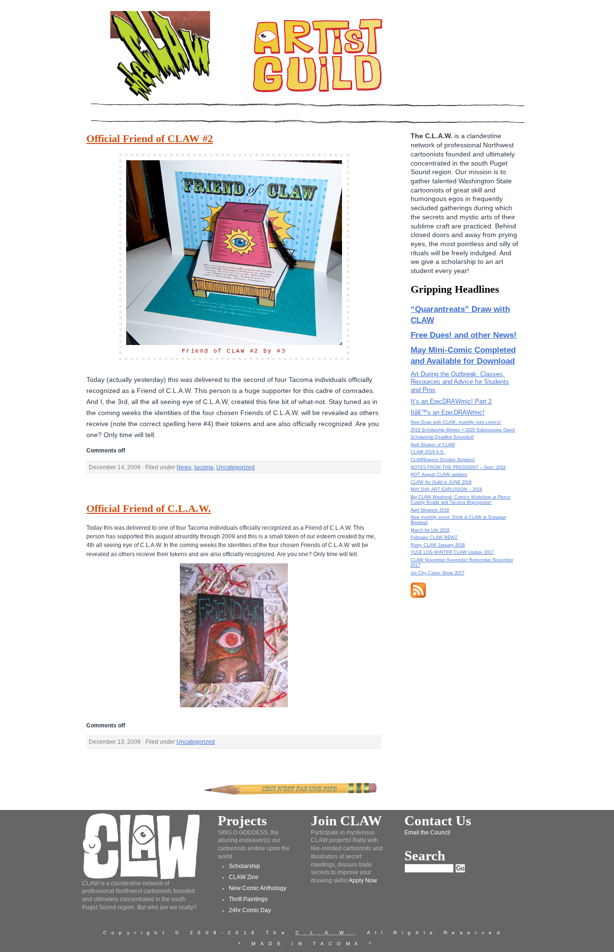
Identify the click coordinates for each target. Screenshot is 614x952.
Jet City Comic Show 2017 (437, 573)
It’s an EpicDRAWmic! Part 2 (451, 401)
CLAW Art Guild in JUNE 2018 (441, 482)
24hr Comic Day (250, 910)
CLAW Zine (244, 877)
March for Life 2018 (430, 530)
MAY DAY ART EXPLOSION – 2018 (446, 489)
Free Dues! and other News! (464, 335)
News (184, 467)
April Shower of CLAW (433, 444)
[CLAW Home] (160, 101)
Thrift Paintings (248, 899)
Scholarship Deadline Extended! (442, 437)
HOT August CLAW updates (439, 474)
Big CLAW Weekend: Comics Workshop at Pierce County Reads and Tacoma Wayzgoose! (460, 500)
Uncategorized (235, 467)
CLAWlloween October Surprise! (443, 459)
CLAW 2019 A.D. (428, 452)
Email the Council (427, 832)
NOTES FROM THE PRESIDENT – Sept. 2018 (458, 467)
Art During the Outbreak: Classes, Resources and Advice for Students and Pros (460, 382)
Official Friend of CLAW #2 (149, 138)
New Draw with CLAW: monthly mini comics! (456, 422)
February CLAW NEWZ (434, 537)
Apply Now (363, 880)
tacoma (203, 467)
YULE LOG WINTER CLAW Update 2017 (452, 552)
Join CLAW (346, 820)
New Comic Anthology (257, 888)
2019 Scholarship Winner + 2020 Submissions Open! (463, 430)
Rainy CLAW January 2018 (438, 545)
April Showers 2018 (430, 510)
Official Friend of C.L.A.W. (148, 508)
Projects (242, 820)
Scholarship (244, 866)
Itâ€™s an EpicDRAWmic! (447, 412)
